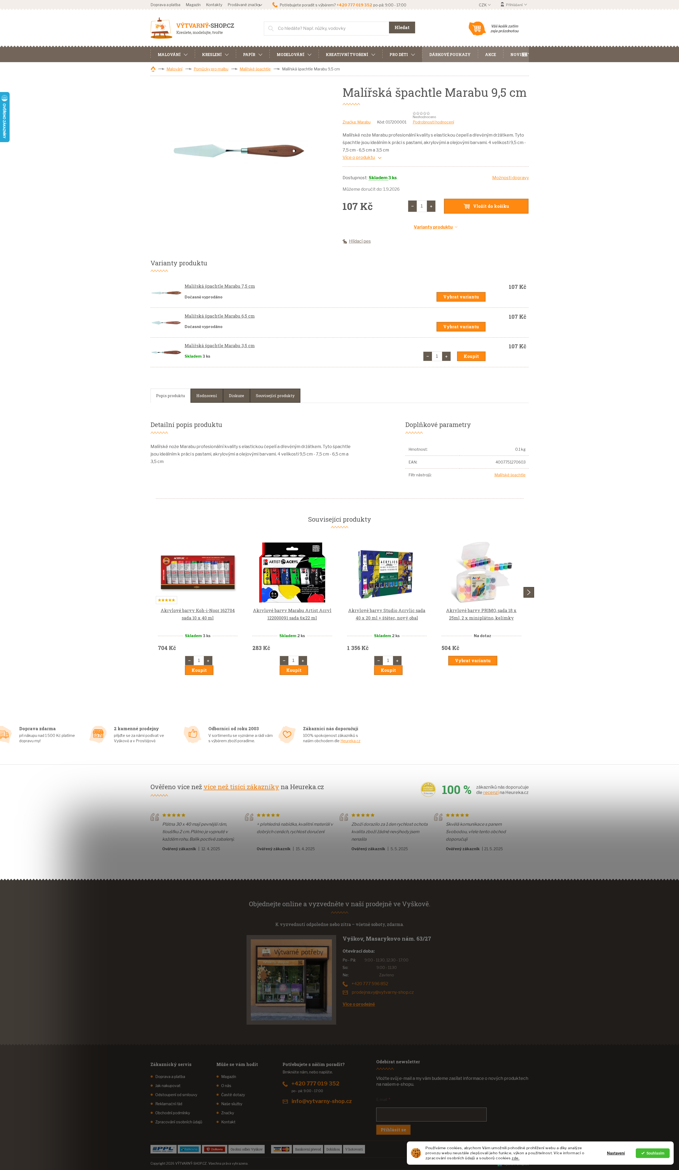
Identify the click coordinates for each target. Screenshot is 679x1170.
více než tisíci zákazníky (241, 786)
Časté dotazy (233, 1094)
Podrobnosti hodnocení (433, 122)
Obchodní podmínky (172, 1113)
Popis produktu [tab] (170, 395)
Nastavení (616, 1153)
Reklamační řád (168, 1103)
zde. (515, 1158)
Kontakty (214, 4)
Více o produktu (359, 157)
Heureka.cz (350, 740)
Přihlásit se (393, 1129)
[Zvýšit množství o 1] (431, 206)
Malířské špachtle (510, 475)
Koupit (471, 356)
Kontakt (228, 1122)
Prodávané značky (244, 4)
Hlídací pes (360, 241)
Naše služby (231, 1103)
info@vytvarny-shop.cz (322, 1101)
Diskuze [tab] (236, 395)
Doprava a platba (165, 4)
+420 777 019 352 (315, 1083)
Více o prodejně (359, 1004)
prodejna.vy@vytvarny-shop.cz (383, 992)
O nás (226, 1085)
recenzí (491, 792)
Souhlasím (655, 1153)
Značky (227, 1113)
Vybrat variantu (461, 297)
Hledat (402, 27)
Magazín (193, 4)
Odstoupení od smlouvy (176, 1094)
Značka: (357, 122)
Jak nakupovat (168, 1085)
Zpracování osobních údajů (178, 1122)
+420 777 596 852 (370, 983)
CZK (483, 5)
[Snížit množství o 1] (412, 206)
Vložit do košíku (491, 206)
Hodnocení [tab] (206, 395)
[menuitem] (172, 54)
